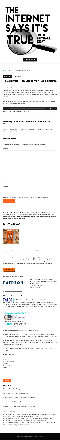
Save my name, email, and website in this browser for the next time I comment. (26, 197)
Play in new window (15, 111)
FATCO (17, 300)
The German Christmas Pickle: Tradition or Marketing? (31, 420)
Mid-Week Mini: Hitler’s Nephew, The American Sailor (17, 402)
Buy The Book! (9, 270)
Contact (5, 371)
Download (25, 111)
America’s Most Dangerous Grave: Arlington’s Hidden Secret (19, 406)
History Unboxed (10, 334)
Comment (6, 148)
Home (4, 70)
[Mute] (50, 109)
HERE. (4, 308)
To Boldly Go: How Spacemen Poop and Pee (19, 424)
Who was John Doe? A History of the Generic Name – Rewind (19, 397)
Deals (4, 369)
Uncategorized (17, 76)
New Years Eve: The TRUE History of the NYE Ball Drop (26, 416)
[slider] (54, 108)
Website (5, 186)
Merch (5, 367)
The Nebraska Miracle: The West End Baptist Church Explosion (29, 426)
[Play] (5, 109)
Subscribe (5, 363)
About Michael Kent (8, 361)
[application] (30, 108)
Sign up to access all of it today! (12, 291)
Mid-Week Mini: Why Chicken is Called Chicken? (16, 393)
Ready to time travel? (9, 354)
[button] (30, 59)
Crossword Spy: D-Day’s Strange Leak (13, 389)
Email (5, 178)
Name (5, 170)
